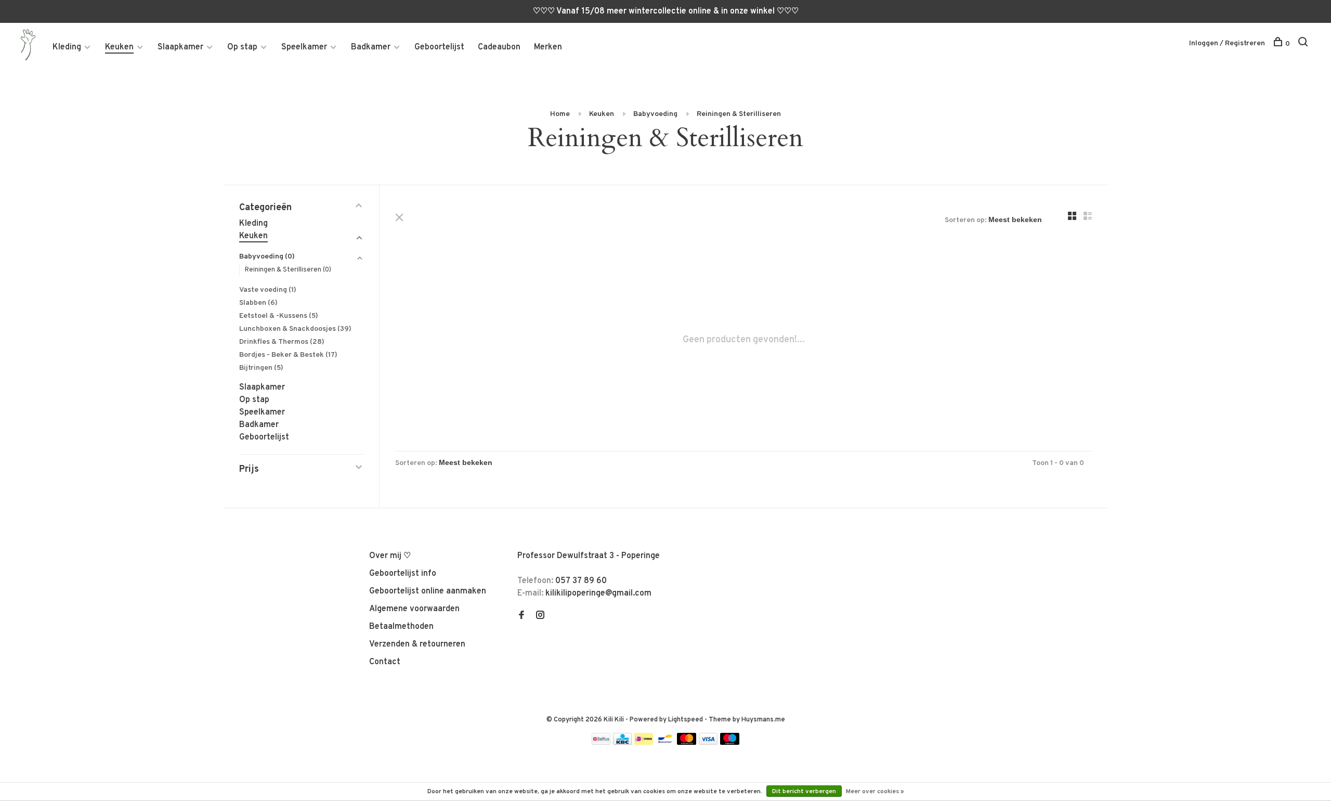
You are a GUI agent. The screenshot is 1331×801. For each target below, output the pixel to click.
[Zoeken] (1304, 44)
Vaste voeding (267, 290)
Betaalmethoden (401, 627)
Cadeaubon (499, 47)
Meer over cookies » (875, 791)
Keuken (119, 47)
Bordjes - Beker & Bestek (288, 355)
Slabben (258, 303)
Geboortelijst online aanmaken (427, 591)
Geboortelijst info (402, 574)
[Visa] (708, 743)
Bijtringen (261, 368)
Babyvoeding (655, 114)
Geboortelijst (439, 47)
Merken (548, 47)
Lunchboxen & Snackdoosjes (295, 329)
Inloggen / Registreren (1227, 43)
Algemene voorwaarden (414, 609)
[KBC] (622, 743)
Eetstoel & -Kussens (278, 316)
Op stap (242, 47)
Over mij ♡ (390, 556)
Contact (384, 662)
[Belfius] (601, 743)
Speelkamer (304, 47)
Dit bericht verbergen (804, 791)
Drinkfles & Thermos (281, 342)
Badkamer (370, 47)
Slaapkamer (180, 47)
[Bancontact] (665, 743)
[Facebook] (521, 616)
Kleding (67, 47)
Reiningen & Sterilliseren (739, 114)
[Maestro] (729, 743)
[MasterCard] (686, 743)
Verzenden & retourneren (417, 644)
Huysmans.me (763, 720)
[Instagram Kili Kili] (540, 616)
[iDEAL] (643, 743)
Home (560, 114)
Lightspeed (685, 720)
